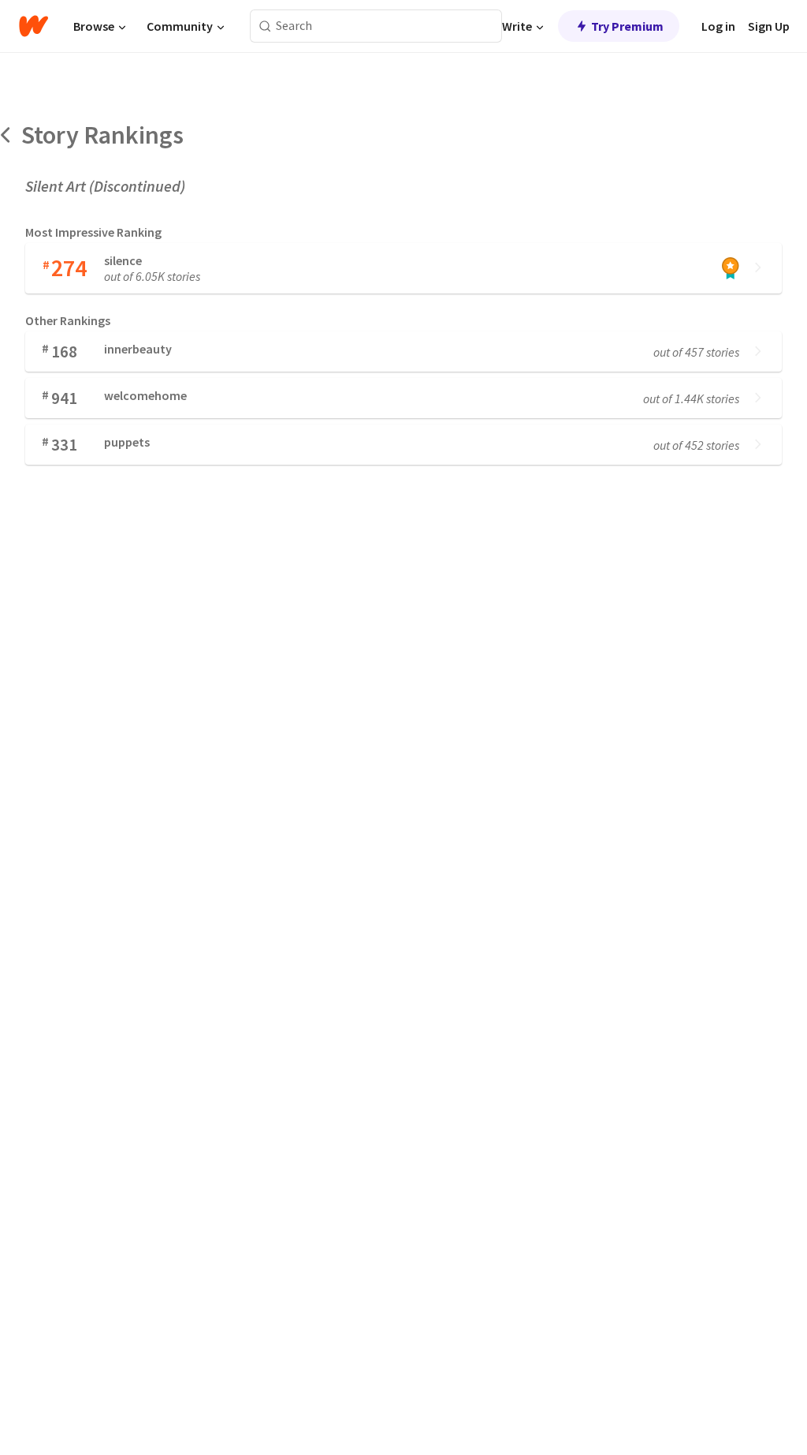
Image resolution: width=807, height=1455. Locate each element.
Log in (718, 26)
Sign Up (769, 26)
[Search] (265, 26)
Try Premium (627, 26)
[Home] (33, 26)
